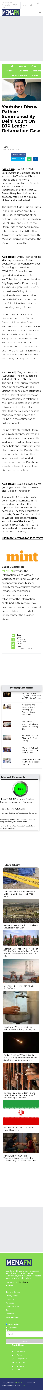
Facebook (20, 1351)
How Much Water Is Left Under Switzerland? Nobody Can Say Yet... (20, 1028)
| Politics (9, 71)
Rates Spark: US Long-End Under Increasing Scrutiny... (31, 761)
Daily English (13, 1324)
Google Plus (21, 1359)
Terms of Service (13, 1292)
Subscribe (24, 1341)
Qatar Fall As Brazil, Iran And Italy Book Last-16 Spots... (30, 750)
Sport (33, 75)
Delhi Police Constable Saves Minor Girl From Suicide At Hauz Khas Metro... (20, 893)
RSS (18, 1369)
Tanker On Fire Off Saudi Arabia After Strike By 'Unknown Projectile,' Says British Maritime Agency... (20, 1057)
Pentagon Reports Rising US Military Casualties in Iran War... (20, 926)
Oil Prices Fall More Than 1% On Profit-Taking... (30, 738)
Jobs (8, 1310)
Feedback (10, 1314)
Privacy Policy (12, 1296)
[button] (31, 5)
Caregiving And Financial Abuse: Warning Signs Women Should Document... (29, 710)
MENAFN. (18, 1383)
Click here (23, 1282)
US (9, 66)
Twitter (19, 1355)
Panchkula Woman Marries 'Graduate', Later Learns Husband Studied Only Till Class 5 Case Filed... (20, 1158)
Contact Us (10, 1299)
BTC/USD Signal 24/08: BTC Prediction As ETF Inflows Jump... (31, 695)
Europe (22, 66)
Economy (23, 71)
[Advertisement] (21, 38)
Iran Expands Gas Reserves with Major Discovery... (18, 1128)
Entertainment (15, 75)
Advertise (10, 1303)
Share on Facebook (18, 155)
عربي (24, 5)
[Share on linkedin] (35, 159)
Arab (34, 66)
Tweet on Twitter (18, 158)
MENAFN (8, 169)
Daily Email (20, 1362)
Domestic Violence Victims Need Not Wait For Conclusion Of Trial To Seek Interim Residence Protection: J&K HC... (20, 952)
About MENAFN (13, 1306)
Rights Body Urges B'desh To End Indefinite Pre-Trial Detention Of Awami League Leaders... (19, 1095)
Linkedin (20, 1366)
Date (5, 147)
